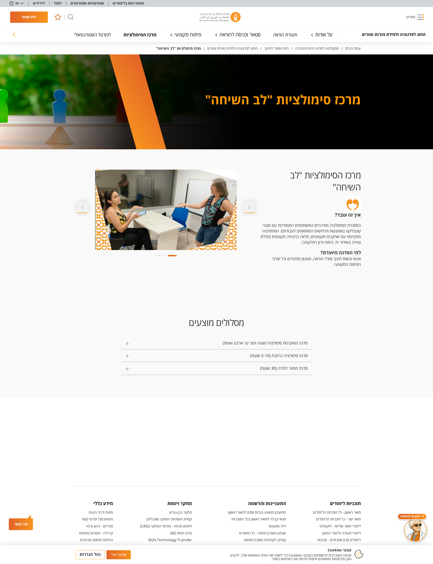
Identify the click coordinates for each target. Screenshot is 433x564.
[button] (415, 17)
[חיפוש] (70, 17)
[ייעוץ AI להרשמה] (415, 530)
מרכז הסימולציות (140, 34)
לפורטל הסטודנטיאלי (92, 34)
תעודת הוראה (285, 34)
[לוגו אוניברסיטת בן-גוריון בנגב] (220, 17)
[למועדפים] (57, 17)
